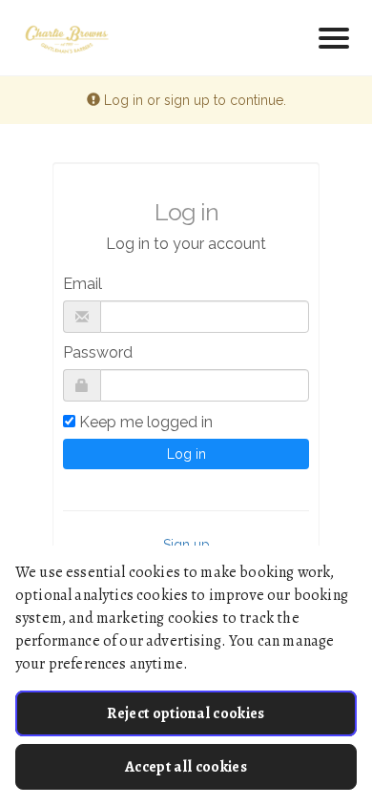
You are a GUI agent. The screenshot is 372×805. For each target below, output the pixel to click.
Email (82, 284)
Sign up (186, 544)
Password (98, 352)
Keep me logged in (146, 422)
